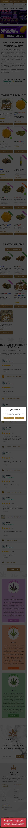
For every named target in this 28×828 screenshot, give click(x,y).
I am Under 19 (19, 417)
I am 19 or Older (8, 417)
